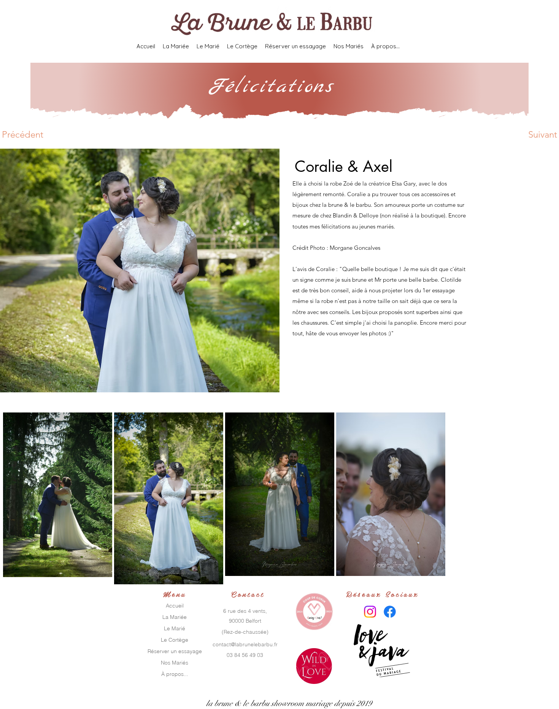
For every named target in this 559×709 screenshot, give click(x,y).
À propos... (174, 674)
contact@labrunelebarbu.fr (245, 644)
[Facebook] (390, 612)
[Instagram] (370, 612)
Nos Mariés (174, 662)
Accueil (175, 605)
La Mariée (174, 617)
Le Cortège (174, 639)
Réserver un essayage (175, 651)
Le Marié (174, 628)
